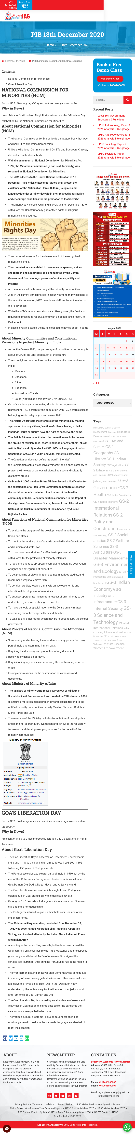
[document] (67, 567)
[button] (104, 524)
